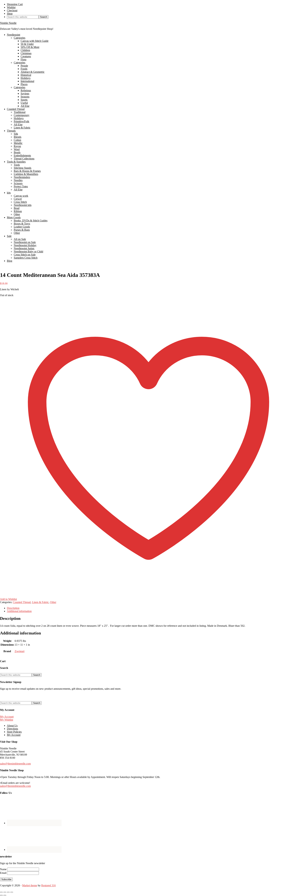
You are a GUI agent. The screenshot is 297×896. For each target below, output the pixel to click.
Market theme (29, 885)
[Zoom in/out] (1, 892)
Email (3, 872)
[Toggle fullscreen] (4, 892)
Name (3, 869)
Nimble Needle (8, 23)
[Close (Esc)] (11, 892)
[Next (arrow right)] (4, 895)
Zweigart (19, 651)
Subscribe (6, 879)
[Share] (8, 892)
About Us (12, 725)
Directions (12, 728)
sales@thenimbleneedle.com (15, 763)
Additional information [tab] (19, 611)
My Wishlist (6, 719)
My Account (7, 716)
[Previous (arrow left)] (1, 895)
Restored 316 (48, 885)
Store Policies (14, 731)
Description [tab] (13, 608)
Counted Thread (22, 602)
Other (53, 602)
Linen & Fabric (40, 602)
